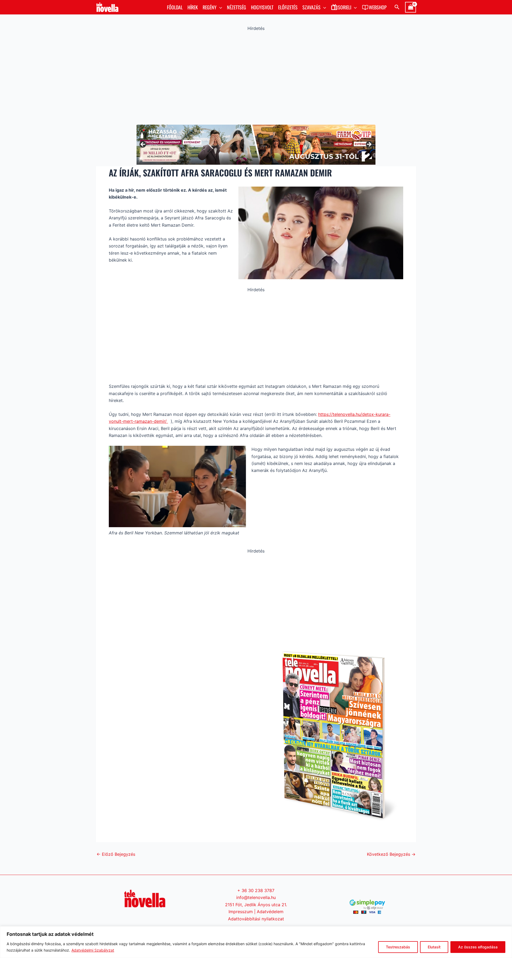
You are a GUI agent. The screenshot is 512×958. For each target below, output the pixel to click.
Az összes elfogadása (478, 947)
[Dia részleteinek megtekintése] (256, 144)
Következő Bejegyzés (391, 854)
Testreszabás (398, 947)
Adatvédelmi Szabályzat (92, 950)
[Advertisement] (256, 76)
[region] (256, 942)
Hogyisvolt (262, 7)
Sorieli (344, 7)
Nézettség (236, 7)
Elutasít (434, 947)
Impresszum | (243, 911)
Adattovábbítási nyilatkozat (256, 918)
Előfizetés (288, 7)
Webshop (378, 7)
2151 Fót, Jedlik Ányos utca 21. (256, 904)
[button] (219, 7)
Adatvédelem (270, 911)
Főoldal (175, 7)
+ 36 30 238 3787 (255, 890)
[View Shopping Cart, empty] (410, 7)
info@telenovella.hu (256, 897)
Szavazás (311, 7)
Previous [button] (143, 145)
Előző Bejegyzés (116, 854)
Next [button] (369, 145)
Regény (210, 7)
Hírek (192, 7)
